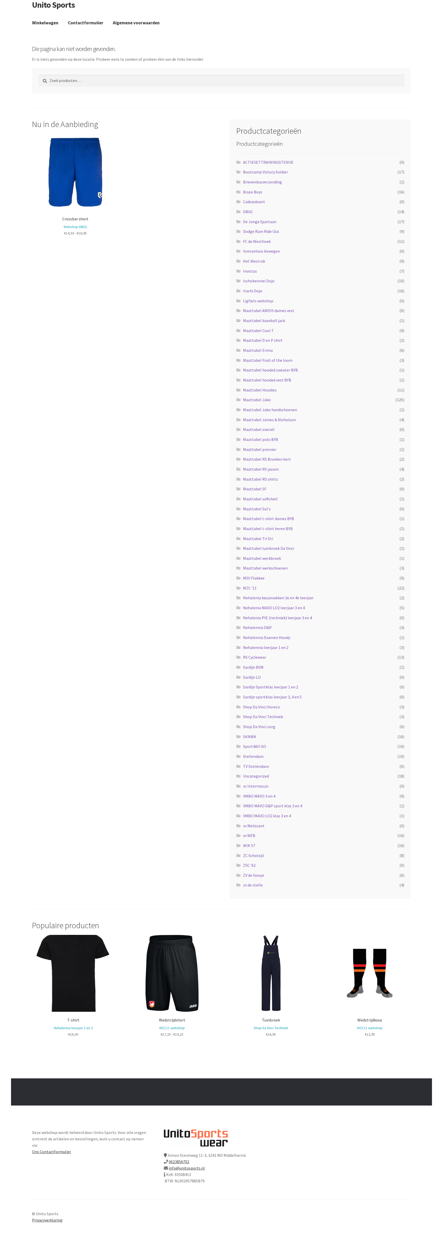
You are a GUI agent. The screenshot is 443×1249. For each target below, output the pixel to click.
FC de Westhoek (257, 241)
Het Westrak (254, 261)
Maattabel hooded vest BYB (267, 380)
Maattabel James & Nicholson (269, 419)
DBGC (248, 211)
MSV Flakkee (254, 578)
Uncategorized (256, 776)
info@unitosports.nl (187, 1168)
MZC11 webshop (172, 1028)
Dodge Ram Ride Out (261, 231)
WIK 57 (249, 845)
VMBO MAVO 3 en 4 (259, 796)
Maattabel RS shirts (260, 479)
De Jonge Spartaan (259, 221)
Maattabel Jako (257, 399)
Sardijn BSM (253, 667)
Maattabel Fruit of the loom (268, 360)
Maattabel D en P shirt (263, 340)
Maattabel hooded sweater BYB (270, 370)
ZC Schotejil (253, 855)
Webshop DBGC (75, 226)
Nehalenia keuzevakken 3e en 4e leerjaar (278, 597)
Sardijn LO (252, 677)
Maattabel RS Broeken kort (267, 459)
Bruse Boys (252, 191)
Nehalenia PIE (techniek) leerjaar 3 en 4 (277, 617)
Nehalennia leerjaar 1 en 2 (265, 647)
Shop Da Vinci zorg (259, 726)
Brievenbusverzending (262, 181)
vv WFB (249, 835)
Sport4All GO (254, 746)
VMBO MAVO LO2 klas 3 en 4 (267, 815)
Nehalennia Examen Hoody (266, 637)
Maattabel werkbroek (262, 558)
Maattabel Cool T (258, 330)
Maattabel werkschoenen (265, 568)
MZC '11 (250, 588)
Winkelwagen (45, 23)
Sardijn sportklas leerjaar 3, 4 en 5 (272, 696)
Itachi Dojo (252, 290)
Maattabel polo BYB (260, 439)
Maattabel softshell (260, 498)
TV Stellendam (256, 766)
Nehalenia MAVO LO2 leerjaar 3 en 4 (274, 607)
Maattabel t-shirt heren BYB (268, 528)
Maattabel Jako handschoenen (270, 409)
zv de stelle (253, 884)
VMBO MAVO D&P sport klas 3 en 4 (272, 805)
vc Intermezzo (255, 786)
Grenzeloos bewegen (261, 251)
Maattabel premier (259, 449)
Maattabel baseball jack (264, 320)
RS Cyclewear (254, 657)
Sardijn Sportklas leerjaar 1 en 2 (270, 686)
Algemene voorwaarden (136, 23)
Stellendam (253, 756)
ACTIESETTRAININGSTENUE (268, 162)
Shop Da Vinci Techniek (263, 716)
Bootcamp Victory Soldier (265, 171)
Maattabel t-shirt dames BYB (268, 518)
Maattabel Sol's (257, 508)
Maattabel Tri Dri (258, 538)
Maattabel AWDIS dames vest (268, 310)
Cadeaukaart (254, 201)
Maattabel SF (254, 488)
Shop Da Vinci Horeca (261, 706)
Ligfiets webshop (258, 300)
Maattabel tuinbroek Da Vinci (268, 548)
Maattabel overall (259, 429)
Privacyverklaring (47, 1220)
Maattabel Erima (258, 350)
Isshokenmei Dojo (259, 280)
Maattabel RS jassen (261, 469)
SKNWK (249, 736)
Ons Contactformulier (51, 1151)
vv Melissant (254, 825)
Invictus (250, 271)
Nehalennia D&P (257, 627)
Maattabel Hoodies (260, 390)
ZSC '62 (249, 865)
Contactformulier (85, 23)
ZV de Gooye (253, 875)
